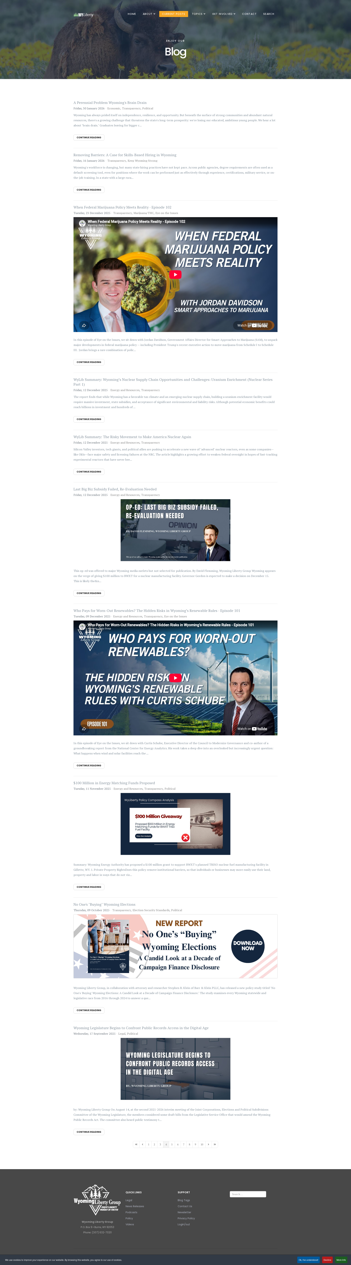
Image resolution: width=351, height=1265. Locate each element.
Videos (130, 1224)
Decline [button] (327, 1259)
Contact (249, 14)
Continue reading (89, 137)
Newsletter (184, 1212)
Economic (113, 108)
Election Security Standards (151, 910)
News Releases (135, 1206)
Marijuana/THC (143, 212)
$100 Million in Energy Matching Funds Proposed (114, 782)
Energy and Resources (124, 390)
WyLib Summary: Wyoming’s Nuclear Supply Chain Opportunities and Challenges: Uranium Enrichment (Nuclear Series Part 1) (173, 382)
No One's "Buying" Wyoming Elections (104, 904)
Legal (121, 1033)
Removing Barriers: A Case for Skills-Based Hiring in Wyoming (124, 154)
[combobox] (248, 1194)
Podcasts (131, 1212)
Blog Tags (184, 1200)
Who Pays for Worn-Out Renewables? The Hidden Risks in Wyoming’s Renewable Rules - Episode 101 (156, 610)
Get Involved (222, 14)
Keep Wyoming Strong (142, 160)
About (148, 14)
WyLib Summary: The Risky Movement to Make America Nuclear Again (132, 436)
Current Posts (173, 14)
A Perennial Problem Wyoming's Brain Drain (110, 102)
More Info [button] (341, 1259)
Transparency (131, 108)
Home (132, 14)
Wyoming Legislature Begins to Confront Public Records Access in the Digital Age (141, 1027)
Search (268, 14)
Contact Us (185, 1206)
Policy (129, 1218)
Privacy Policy (186, 1218)
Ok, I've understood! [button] (308, 1259)
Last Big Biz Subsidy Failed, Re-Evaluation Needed (115, 489)
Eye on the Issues (166, 212)
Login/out (184, 1224)
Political (147, 108)
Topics (197, 14)
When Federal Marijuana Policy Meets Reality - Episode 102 (122, 207)
